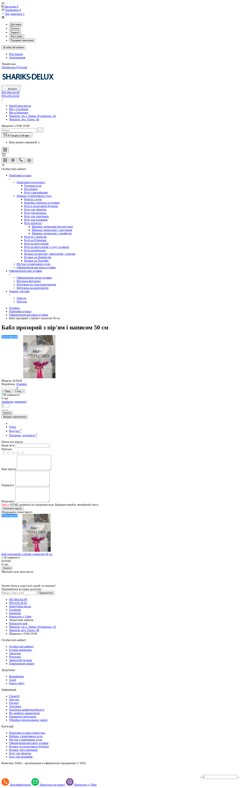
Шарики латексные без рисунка (52, 226)
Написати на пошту (53, 784)
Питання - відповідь (23, 435)
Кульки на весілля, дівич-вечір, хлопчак (49, 253)
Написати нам (18, 623)
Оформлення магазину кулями (28, 743)
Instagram (15, 613)
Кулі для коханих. (35, 213)
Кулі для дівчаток (35, 209)
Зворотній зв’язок (20, 660)
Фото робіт (17, 36)
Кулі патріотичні (35, 250)
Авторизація (17, 57)
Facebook (15, 609)
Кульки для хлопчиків (23, 749)
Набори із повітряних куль (34, 195)
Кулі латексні (33, 223)
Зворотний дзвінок (21, 620)
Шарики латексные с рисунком (52, 230)
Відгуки (15, 431)
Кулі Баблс (31, 189)
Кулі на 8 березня (35, 240)
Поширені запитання (22, 40)
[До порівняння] (3, 410)
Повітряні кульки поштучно (27, 732)
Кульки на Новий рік (37, 257)
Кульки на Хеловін (36, 260)
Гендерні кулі (32, 185)
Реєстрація (16, 54)
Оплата (15, 28)
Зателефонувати (20, 784)
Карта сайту (17, 683)
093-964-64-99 (10, 92)
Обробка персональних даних (28, 720)
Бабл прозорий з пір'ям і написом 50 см (27, 554)
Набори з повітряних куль (26, 736)
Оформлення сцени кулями (34, 277)
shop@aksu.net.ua (20, 105)
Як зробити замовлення (24, 713)
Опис (12, 426)
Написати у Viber (20, 616)
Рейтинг (7, 449)
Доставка (16, 24)
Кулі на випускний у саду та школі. (47, 247)
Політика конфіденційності (26, 709)
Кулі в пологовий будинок (41, 206)
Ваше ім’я (8, 445)
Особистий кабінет (13, 47)
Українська (9, 67)
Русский (21, 67)
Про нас (14, 699)
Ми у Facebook (18, 109)
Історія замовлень (20, 649)
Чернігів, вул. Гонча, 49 (24, 119)
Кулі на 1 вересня (35, 236)
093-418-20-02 (10, 96)
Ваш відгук (9, 469)
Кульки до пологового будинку (29, 746)
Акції (12, 679)
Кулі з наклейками (36, 192)
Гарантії (15, 32)
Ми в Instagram (18, 112)
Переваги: (8, 485)
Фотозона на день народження (36, 284)
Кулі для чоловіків (36, 219)
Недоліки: (8, 501)
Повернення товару (21, 663)
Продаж (22, 301)
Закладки (15, 653)
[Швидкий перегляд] (113, 88)
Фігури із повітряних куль (33, 264)
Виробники (16, 676)
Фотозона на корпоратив (33, 287)
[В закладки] (6, 410)
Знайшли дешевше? (14, 401)
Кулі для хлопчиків (36, 216)
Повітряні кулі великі (31, 182)
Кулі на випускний (36, 243)
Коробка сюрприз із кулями (42, 202)
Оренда (21, 298)
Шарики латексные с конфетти (52, 233)
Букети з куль (33, 199)
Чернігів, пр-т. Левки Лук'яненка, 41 (32, 116)
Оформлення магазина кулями (36, 267)
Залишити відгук (12, 508)
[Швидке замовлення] (118, 88)
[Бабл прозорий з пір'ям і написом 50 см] (39, 377)
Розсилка (15, 656)
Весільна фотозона (29, 281)
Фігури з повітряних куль (25, 739)
